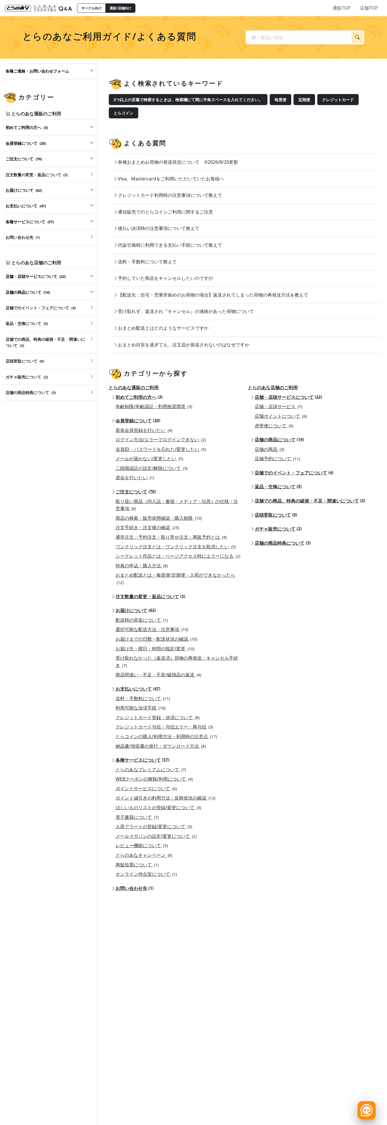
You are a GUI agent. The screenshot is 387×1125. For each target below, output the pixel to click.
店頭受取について (276, 515)
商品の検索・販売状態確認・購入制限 (159, 518)
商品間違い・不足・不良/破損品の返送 (158, 675)
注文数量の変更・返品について (150, 596)
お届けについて (136, 610)
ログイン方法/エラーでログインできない (161, 439)
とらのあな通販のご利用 (134, 387)
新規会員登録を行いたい (144, 430)
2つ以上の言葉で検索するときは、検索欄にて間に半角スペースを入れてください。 (188, 99)
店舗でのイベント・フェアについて (294, 473)
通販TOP (342, 8)
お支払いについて (138, 689)
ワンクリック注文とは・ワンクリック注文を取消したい (176, 547)
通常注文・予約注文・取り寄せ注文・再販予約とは (171, 537)
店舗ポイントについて (281, 416)
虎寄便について (274, 426)
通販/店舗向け (120, 8)
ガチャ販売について (278, 529)
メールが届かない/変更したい (149, 458)
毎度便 (280, 99)
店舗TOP (369, 8)
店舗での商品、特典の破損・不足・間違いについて (310, 501)
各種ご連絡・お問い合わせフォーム (37, 71)
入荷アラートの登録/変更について (154, 826)
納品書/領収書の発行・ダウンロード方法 (161, 746)
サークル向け (91, 8)
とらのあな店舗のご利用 (273, 387)
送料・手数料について (143, 698)
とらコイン (123, 113)
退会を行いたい (135, 477)
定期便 (304, 99)
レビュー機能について (142, 845)
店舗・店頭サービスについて (288, 397)
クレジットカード (338, 99)
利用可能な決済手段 (140, 708)
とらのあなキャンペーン (144, 855)
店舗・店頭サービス (278, 406)
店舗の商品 (269, 449)
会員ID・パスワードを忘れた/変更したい (161, 449)
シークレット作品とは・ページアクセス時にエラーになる (178, 556)
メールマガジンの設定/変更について (156, 836)
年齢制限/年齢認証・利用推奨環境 (154, 406)
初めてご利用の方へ (139, 397)
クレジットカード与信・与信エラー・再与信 (164, 727)
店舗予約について (277, 458)
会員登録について (138, 420)
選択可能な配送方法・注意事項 (152, 629)
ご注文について (136, 492)
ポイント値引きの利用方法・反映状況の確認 (165, 798)
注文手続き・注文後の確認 (147, 527)
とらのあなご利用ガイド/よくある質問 (109, 36)
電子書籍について (137, 817)
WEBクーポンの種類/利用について (154, 779)
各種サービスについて (142, 760)
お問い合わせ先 (135, 888)
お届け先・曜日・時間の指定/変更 (155, 648)
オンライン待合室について (146, 874)
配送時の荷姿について (142, 620)
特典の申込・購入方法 (142, 565)
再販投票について (137, 865)
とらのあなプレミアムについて (151, 769)
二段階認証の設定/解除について (152, 468)
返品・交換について (278, 486)
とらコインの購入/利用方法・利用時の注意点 (166, 736)
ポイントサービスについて (146, 788)
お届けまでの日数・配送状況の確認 (156, 639)
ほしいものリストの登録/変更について (158, 807)
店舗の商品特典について (283, 543)
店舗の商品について (279, 439)
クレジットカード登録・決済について (157, 717)
